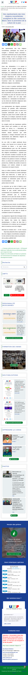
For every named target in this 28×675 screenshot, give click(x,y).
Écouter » (14, 441)
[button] (14, 338)
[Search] (24, 267)
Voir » (13, 495)
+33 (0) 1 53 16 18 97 (8, 654)
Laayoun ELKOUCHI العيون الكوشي (17, 436)
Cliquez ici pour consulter (14, 554)
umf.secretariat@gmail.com (10, 652)
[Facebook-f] (22, 2)
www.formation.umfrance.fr (10, 659)
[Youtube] (26, 2)
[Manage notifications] (25, 667)
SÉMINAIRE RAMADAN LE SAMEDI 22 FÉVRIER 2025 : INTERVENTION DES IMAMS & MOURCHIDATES (17, 504)
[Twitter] (24, 2)
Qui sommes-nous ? (8, 614)
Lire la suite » (20, 321)
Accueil (2, 6)
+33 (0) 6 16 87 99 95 (8, 656)
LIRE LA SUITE (7, 623)
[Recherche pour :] (14, 267)
